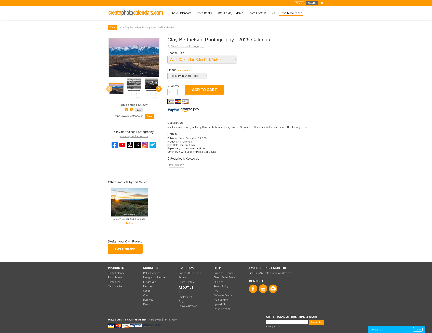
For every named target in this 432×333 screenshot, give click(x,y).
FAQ (216, 290)
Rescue (147, 286)
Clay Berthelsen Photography (187, 46)
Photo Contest (257, 13)
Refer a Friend (222, 308)
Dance (147, 304)
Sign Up (312, 3)
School (147, 290)
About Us (184, 292)
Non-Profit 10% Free (190, 273)
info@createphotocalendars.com (274, 273)
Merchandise (115, 286)
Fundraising (149, 281)
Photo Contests (187, 281)
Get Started (125, 249)
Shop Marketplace (291, 13)
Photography (176, 164)
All (120, 27)
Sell (273, 13)
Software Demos (223, 295)
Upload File (220, 304)
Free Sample (221, 299)
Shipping (218, 281)
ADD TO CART (204, 89)
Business (148, 299)
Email (139, 110)
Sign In (299, 3)
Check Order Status (224, 277)
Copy (149, 116)
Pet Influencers (151, 273)
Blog (181, 301)
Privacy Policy (273, 326)
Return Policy (221, 286)
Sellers (182, 277)
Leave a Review (188, 305)
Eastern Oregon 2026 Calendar (129, 219)
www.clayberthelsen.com (134, 136)
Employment (185, 297)
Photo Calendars (181, 13)
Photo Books (204, 13)
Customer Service (224, 273)
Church (147, 295)
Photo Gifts (114, 281)
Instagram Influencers (155, 277)
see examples (185, 70)
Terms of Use (154, 319)
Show (418, 329)
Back (112, 27)
